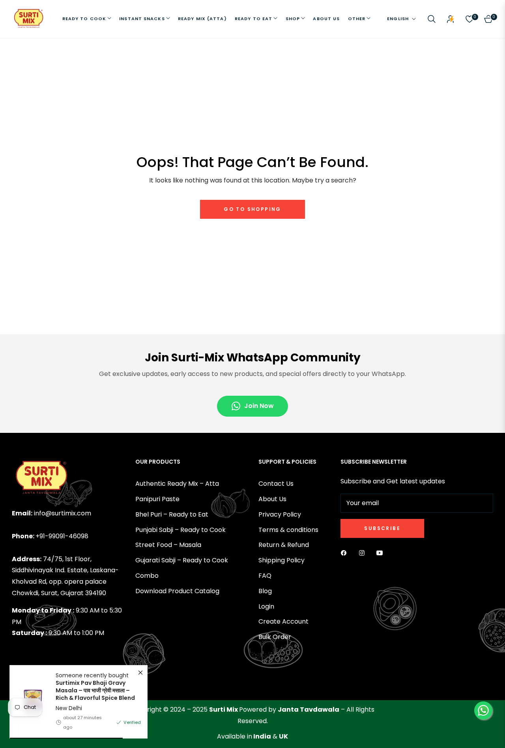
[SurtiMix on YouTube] (381, 553)
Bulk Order (274, 636)
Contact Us (276, 483)
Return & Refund (283, 544)
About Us (272, 499)
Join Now (259, 405)
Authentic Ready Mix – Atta (177, 483)
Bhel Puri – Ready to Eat (171, 514)
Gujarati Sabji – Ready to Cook (181, 560)
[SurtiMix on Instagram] (364, 553)
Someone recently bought (95, 687)
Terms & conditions (288, 529)
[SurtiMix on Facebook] (345, 553)
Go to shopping (252, 209)
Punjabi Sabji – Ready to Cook (180, 529)
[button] (431, 19)
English (398, 19)
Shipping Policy (281, 560)
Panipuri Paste (157, 499)
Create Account (283, 621)
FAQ (264, 575)
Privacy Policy (279, 514)
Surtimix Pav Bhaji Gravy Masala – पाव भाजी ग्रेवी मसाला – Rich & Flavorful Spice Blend (95, 690)
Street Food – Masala (168, 544)
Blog (265, 591)
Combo (147, 575)
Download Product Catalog (177, 591)
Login (266, 606)
